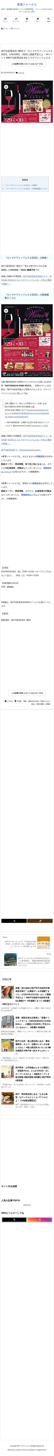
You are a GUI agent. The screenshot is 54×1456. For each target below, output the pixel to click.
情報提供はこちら (29, 494)
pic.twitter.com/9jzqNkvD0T (16, 417)
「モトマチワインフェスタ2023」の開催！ (20, 185)
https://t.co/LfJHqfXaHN (39, 413)
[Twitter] (14, 921)
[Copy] (40, 921)
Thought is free (41, 1450)
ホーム (5, 29)
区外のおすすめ (33, 701)
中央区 (19, 701)
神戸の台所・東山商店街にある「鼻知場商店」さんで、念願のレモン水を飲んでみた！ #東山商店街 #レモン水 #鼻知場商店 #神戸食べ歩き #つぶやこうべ (33, 1047)
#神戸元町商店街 (22, 413)
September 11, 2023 (39, 426)
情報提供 (37, 483)
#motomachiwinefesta (36, 410)
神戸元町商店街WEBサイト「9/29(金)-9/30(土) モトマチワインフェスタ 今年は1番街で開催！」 (26, 280)
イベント (16, 29)
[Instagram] (39, 1219)
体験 (24, 701)
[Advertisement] (30, 37)
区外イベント (45, 701)
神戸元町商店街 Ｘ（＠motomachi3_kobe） (21, 450)
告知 (32, 704)
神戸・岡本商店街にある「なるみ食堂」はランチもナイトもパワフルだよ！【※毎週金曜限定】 (31, 1097)
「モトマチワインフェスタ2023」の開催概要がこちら (25, 189)
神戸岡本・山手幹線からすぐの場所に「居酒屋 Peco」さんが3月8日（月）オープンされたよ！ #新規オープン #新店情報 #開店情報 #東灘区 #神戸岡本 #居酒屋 (33, 1074)
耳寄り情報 (40, 704)
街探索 (48, 704)
